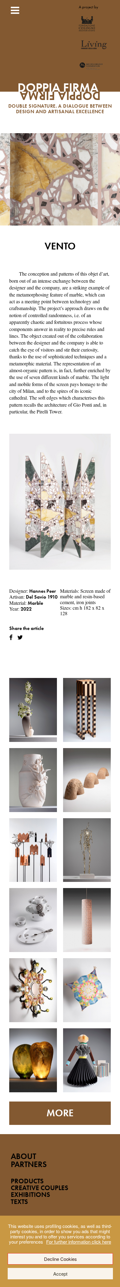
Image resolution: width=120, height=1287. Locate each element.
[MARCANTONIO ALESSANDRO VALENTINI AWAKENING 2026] (87, 850)
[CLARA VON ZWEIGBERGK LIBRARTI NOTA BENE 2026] (87, 1060)
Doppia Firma (60, 94)
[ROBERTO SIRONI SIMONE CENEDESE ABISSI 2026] (33, 1060)
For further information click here (78, 1241)
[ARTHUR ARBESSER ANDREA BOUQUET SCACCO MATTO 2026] (87, 710)
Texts (19, 1201)
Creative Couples (39, 1187)
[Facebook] (11, 637)
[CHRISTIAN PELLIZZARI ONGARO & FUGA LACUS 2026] (33, 990)
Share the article (26, 628)
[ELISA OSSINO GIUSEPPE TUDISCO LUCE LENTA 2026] (87, 920)
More (60, 1113)
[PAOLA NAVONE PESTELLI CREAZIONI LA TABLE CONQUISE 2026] (33, 920)
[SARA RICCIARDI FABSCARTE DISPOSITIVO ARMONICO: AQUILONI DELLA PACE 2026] (87, 990)
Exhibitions (30, 1194)
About (23, 1156)
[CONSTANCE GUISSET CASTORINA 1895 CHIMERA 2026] (87, 780)
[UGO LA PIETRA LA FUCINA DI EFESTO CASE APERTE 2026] (33, 850)
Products (27, 1181)
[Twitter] (20, 637)
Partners (29, 1164)
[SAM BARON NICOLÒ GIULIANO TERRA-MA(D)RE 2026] (33, 780)
